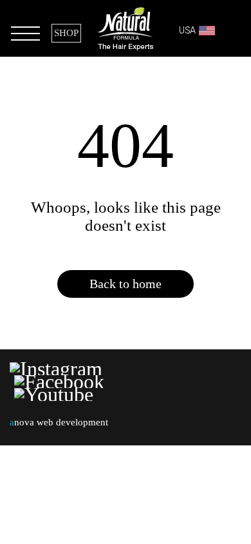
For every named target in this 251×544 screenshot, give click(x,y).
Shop (66, 33)
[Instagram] (58, 368)
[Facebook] (59, 381)
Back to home (125, 284)
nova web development (59, 422)
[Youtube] (54, 394)
